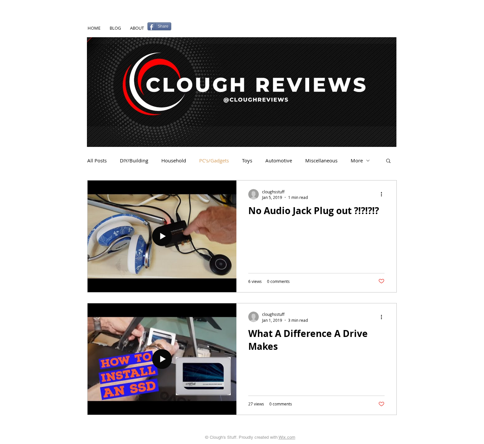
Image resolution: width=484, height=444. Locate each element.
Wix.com (287, 437)
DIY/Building (134, 160)
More (357, 160)
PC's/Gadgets (214, 160)
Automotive (278, 160)
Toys (247, 160)
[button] (388, 161)
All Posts (97, 160)
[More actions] (384, 194)
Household (173, 160)
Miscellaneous (321, 160)
